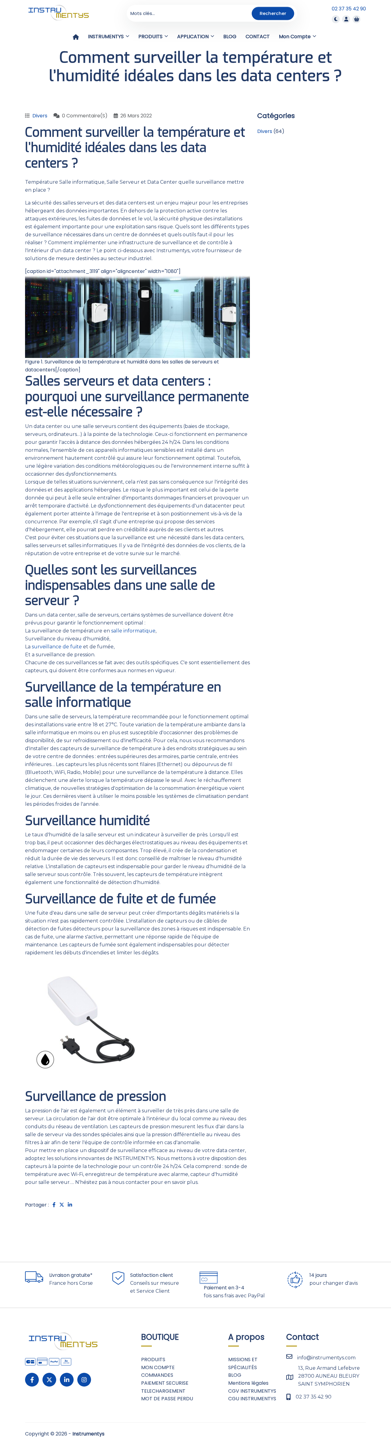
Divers (39, 115)
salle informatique (133, 631)
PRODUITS (153, 1359)
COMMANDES (157, 1375)
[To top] (366, 1425)
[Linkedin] (67, 1380)
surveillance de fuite (57, 647)
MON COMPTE (158, 1367)
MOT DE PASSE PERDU (167, 1398)
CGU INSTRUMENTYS (252, 1398)
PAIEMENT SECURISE (164, 1383)
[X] (49, 1380)
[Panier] (356, 19)
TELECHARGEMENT (163, 1391)
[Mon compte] (346, 19)
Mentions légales (248, 1383)
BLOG (234, 1375)
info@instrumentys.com (326, 1358)
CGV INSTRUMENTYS (252, 1391)
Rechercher (273, 13)
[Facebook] (32, 1380)
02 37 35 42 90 (349, 8)
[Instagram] (84, 1380)
